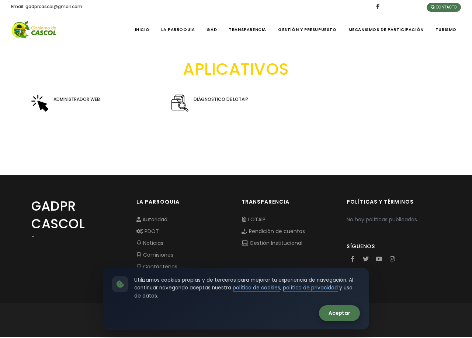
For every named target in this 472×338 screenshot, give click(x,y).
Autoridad (154, 219)
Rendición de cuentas (276, 231)
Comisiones (157, 254)
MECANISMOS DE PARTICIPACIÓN (386, 29)
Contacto (445, 7)
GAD (211, 29)
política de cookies (256, 287)
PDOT (151, 231)
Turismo (446, 29)
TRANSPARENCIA (247, 29)
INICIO (142, 29)
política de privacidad (310, 287)
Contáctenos (159, 266)
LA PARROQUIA (178, 29)
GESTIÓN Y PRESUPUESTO (307, 29)
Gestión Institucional (275, 243)
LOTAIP (256, 219)
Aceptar (339, 313)
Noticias (152, 243)
